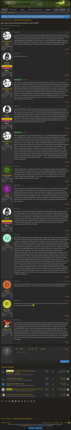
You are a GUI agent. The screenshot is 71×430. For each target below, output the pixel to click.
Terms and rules (47, 422)
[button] (18, 9)
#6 (68, 166)
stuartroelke (9, 391)
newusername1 (62, 372)
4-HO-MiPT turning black (14, 378)
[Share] (66, 32)
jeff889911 (8, 385)
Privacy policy (55, 422)
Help (61, 422)
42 (11, 49)
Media (22, 9)
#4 (68, 106)
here (46, 16)
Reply (67, 49)
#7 (68, 185)
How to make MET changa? (15, 384)
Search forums (11, 12)
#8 (68, 208)
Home (65, 422)
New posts (3, 12)
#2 (68, 53)
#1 (68, 32)
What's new (13, 9)
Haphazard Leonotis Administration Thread (28, 389)
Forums (4, 9)
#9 (68, 234)
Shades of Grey (6, 422)
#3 (68, 79)
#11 (68, 300)
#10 (68, 281)
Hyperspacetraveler (7, 25)
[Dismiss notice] (68, 16)
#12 (68, 320)
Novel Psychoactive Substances (25, 374)
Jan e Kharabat (9, 396)
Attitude (48, 9)
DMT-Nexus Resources (34, 9)
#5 (68, 132)
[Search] (68, 9)
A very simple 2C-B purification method (19, 394)
